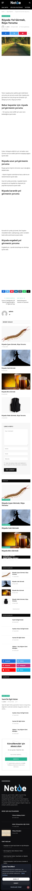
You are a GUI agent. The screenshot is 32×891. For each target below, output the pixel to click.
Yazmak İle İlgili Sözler (18, 637)
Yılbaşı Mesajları (16, 831)
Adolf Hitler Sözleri (10, 558)
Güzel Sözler (5, 695)
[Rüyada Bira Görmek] (16, 381)
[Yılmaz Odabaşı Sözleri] (6, 817)
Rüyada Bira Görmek (8, 392)
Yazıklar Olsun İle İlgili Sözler (20, 629)
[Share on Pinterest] (23, 33)
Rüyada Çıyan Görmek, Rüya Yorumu (14, 344)
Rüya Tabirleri (6, 16)
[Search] (29, 3)
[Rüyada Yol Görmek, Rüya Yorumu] (16, 46)
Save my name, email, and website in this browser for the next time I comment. (15, 464)
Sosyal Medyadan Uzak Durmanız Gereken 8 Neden (16, 862)
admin (8, 27)
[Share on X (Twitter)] (14, 33)
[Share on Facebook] (6, 33)
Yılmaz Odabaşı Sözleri (18, 815)
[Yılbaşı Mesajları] (6, 833)
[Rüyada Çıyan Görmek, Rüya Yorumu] (16, 334)
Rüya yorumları (16, 100)
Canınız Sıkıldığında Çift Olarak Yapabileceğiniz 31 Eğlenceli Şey (8, 302)
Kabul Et (16, 879)
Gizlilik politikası (16, 7)
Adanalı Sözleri (9, 556)
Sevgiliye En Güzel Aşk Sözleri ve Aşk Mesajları (16, 845)
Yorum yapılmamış (25, 27)
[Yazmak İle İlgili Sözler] (6, 640)
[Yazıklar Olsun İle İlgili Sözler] (6, 631)
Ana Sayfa (5, 7)
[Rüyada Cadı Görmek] (16, 358)
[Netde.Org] (16, 2)
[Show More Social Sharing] (28, 33)
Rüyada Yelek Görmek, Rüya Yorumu (14, 415)
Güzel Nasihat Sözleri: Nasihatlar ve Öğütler (16, 856)
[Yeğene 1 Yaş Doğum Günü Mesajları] (6, 649)
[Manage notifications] (28, 887)
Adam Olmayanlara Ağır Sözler (21, 824)
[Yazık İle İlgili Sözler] (6, 622)
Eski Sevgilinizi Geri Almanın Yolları (13, 851)
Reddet (16, 883)
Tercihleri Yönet (16, 887)
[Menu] (3, 3)
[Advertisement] (16, 75)
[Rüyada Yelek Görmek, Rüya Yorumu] (16, 405)
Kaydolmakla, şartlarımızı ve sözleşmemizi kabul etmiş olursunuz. (16, 765)
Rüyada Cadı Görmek (8, 368)
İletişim (27, 7)
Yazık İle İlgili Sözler (17, 620)
